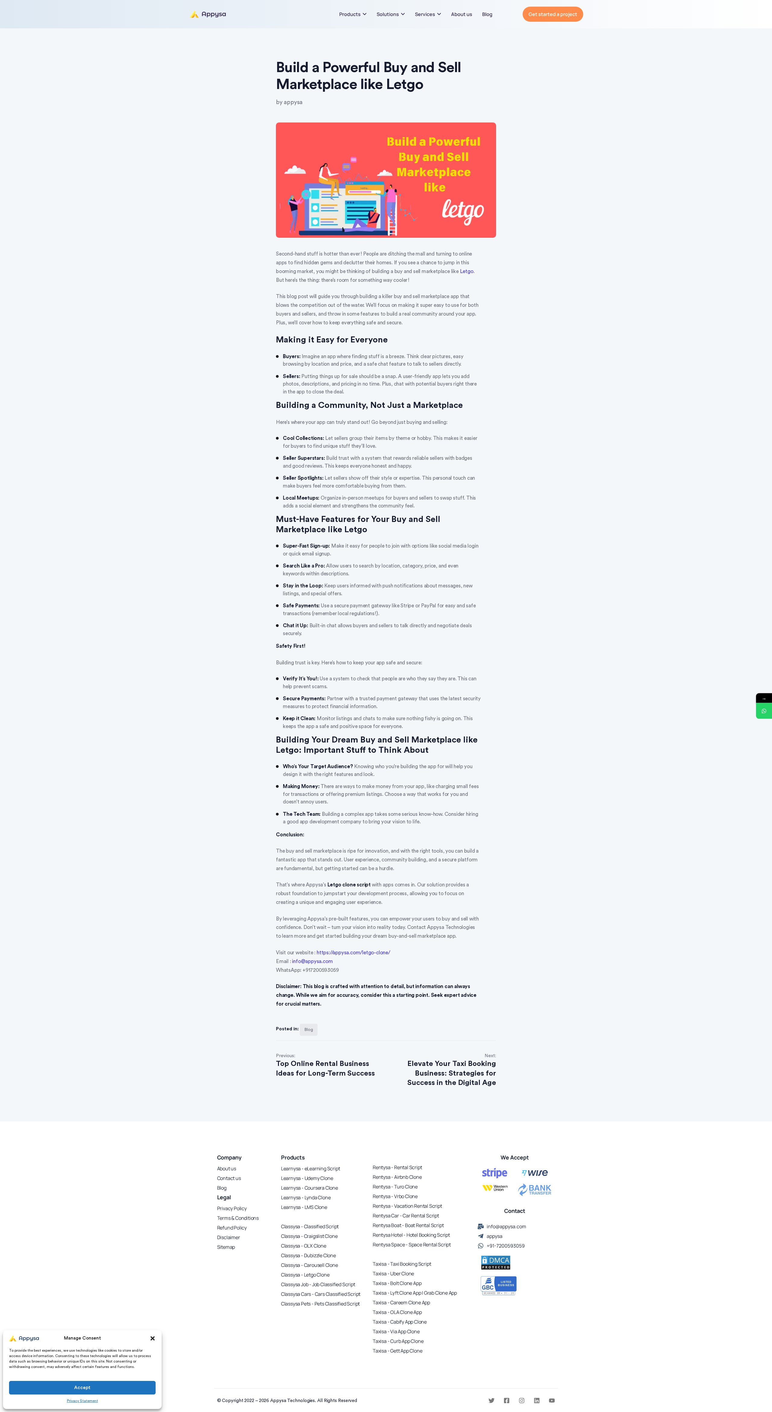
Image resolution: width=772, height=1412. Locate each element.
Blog (487, 14)
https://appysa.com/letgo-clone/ (353, 952)
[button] (153, 1338)
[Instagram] (522, 1401)
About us (461, 14)
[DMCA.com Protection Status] (496, 1262)
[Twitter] (492, 1401)
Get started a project (553, 14)
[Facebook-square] (507, 1401)
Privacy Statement (82, 1401)
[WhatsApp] (764, 711)
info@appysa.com (312, 961)
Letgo (466, 271)
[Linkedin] (537, 1401)
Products (350, 14)
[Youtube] (552, 1401)
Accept (82, 1387)
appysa (293, 102)
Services (425, 14)
